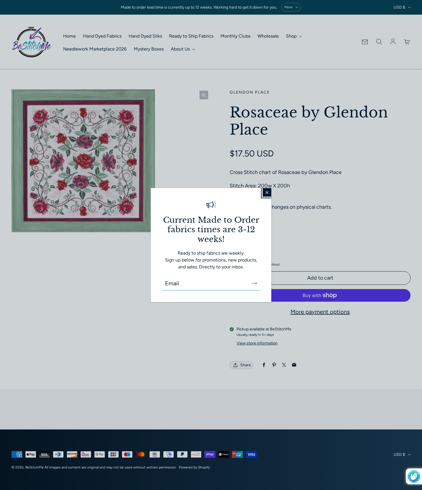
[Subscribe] (254, 283)
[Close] (267, 192)
